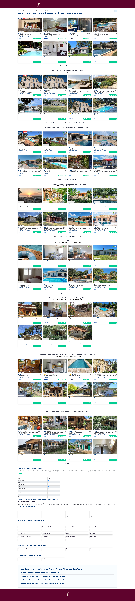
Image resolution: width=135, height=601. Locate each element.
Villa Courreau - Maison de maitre (75, 114)
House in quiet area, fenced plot (24, 34)
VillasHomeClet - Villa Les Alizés (49, 261)
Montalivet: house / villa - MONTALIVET (25, 342)
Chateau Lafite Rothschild (71, 526)
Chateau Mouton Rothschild (47, 530)
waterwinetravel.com (52, 599)
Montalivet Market (21, 526)
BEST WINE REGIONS (72, 4)
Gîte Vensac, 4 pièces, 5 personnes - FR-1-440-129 (53, 34)
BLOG (66, 4)
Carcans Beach (93, 526)
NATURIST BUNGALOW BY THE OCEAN (76, 342)
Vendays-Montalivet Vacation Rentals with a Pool (69, 179)
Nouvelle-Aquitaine (21, 36)
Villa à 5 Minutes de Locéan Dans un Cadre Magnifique (104, 91)
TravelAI (70, 599)
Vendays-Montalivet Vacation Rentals (69, 65)
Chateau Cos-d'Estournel (95, 530)
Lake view (28, 501)
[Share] (115, 11)
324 (48, 480)
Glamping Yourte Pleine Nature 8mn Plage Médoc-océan (104, 432)
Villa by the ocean (47, 171)
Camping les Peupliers (98, 318)
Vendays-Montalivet (27, 36)
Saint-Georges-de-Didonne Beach (24, 536)
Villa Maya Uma (71, 34)
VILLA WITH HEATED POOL (99, 57)
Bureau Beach (93, 536)
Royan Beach (20, 530)
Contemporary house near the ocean (101, 34)
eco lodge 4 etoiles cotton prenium (50, 342)
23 (48, 488)
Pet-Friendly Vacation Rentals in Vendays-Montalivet (66, 236)
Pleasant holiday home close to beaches (76, 57)
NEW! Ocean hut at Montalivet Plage (75, 432)
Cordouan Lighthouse (46, 533)
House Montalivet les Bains (23, 285)
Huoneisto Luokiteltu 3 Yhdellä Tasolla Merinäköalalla (54, 57)
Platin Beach (68, 539)
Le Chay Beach (21, 539)
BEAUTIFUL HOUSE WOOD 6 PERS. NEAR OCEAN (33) (28, 318)
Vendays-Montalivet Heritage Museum (49, 526)
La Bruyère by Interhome (73, 455)
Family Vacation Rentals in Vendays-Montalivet (68, 293)
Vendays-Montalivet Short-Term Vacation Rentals (69, 463)
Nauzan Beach (69, 533)
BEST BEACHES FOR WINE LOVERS (85, 4)
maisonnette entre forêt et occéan (50, 375)
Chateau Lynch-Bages (70, 530)
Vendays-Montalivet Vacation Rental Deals (69, 406)
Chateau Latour (45, 536)
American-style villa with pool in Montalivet (102, 285)
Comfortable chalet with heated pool (76, 285)
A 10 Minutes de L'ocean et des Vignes (51, 114)
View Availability (37, 38)
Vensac (51, 36)
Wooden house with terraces (23, 375)
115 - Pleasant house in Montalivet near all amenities (28, 228)
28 (48, 486)
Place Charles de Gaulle (46, 539)
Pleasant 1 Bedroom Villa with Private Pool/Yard (78, 171)
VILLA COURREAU (47, 91)
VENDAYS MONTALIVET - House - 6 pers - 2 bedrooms (54, 432)
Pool (18, 501)
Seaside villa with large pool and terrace (101, 228)
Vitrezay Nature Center (70, 536)
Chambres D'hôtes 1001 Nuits (74, 375)
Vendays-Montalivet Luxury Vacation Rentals (54, 122)
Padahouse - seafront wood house (25, 455)
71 (48, 482)
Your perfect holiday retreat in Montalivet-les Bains (28, 261)
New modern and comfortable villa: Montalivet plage (104, 148)
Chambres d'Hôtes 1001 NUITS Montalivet (51, 318)
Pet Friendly (22, 501)
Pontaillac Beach (21, 533)
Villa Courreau (71, 261)
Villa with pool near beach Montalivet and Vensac (78, 148)
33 (48, 484)
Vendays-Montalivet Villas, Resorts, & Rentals (77, 122)
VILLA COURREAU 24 (22, 91)
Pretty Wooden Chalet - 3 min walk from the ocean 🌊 (28, 432)
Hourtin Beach (93, 533)
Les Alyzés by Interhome (48, 285)
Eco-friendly (33, 501)
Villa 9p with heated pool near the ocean (101, 114)
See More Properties (67, 350)
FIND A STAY (96, 4)
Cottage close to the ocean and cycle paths (52, 455)
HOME (61, 4)
